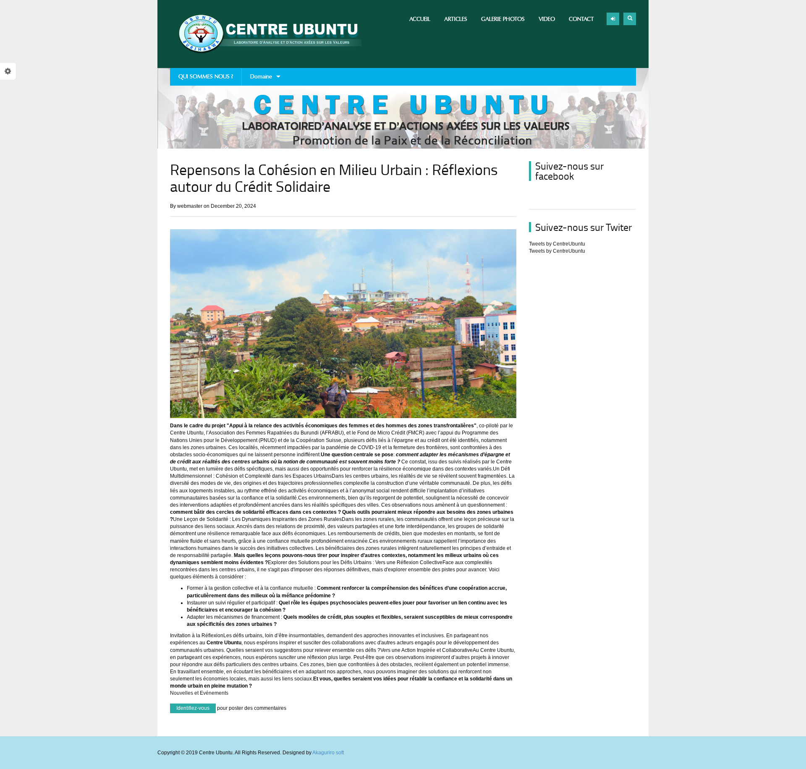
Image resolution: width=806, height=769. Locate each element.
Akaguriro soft (328, 753)
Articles (455, 19)
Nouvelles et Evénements (199, 693)
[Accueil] (265, 34)
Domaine (257, 79)
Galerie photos (503, 19)
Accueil (419, 19)
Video (547, 19)
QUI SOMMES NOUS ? (205, 76)
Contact (581, 19)
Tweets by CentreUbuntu (557, 244)
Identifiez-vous (192, 708)
